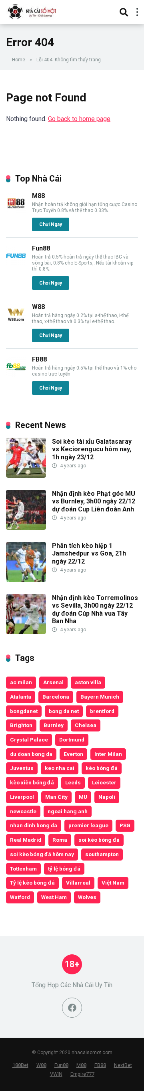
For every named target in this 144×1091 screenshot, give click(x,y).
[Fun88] (16, 263)
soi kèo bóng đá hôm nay (42, 854)
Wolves (87, 897)
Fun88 (41, 248)
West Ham (54, 897)
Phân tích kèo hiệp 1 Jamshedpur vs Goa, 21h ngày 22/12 (89, 553)
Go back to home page (79, 119)
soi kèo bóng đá (99, 839)
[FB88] (16, 374)
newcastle (23, 811)
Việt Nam (113, 882)
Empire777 (82, 1074)
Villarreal (78, 882)
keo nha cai (59, 768)
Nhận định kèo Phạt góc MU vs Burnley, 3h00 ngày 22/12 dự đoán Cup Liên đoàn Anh (93, 501)
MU (83, 797)
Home (18, 60)
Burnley (54, 725)
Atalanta (20, 696)
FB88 (39, 359)
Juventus (22, 768)
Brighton (21, 725)
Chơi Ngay (50, 224)
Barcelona (55, 696)
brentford (102, 711)
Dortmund (71, 739)
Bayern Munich (99, 696)
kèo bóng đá (102, 768)
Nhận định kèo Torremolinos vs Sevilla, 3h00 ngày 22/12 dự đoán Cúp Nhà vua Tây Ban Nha (95, 609)
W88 (38, 307)
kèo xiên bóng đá (32, 782)
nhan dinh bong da (33, 825)
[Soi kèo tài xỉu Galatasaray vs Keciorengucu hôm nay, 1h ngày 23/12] (26, 475)
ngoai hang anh (68, 811)
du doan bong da (31, 754)
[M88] (16, 211)
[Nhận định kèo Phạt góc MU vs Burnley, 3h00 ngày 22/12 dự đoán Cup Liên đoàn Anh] (26, 527)
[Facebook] (72, 1008)
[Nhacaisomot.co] (33, 11)
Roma (59, 839)
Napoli (106, 797)
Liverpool (22, 797)
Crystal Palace (29, 739)
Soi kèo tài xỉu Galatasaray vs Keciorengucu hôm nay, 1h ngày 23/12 (92, 449)
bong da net (64, 711)
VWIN (56, 1074)
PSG (125, 825)
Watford (20, 897)
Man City (56, 797)
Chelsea (85, 725)
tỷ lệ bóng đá (64, 868)
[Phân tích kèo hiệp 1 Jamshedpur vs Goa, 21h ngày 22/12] (26, 580)
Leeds (73, 782)
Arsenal (53, 682)
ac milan (21, 682)
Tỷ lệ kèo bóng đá (32, 882)
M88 (38, 196)
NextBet (123, 1065)
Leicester (104, 782)
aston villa (88, 682)
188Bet (20, 1065)
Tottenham (23, 868)
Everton (73, 754)
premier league (88, 825)
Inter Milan (108, 754)
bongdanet (24, 711)
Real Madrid (25, 839)
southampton (102, 854)
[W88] (16, 322)
